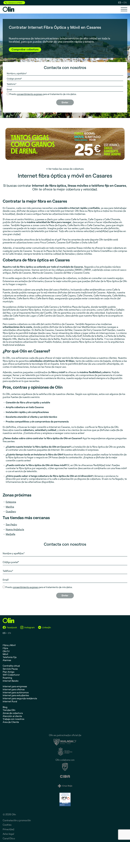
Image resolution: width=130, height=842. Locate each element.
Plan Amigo (8, 671)
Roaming (7, 677)
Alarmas (7, 660)
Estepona (11, 501)
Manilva (10, 506)
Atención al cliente (12, 716)
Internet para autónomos (16, 692)
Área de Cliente (11, 722)
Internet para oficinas (14, 689)
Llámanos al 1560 (15, 3)
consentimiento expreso (29, 94)
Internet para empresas (15, 686)
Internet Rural (10, 701)
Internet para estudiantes (16, 695)
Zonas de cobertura (13, 713)
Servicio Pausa (10, 668)
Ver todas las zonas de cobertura (66, 168)
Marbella (10, 534)
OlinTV (6, 651)
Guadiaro (11, 511)
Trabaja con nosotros (13, 718)
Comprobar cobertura (25, 49)
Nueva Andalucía (15, 529)
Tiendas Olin (9, 710)
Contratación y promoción (17, 820)
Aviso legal (8, 833)
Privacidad (8, 829)
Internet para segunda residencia (20, 698)
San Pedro (11, 524)
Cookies (7, 824)
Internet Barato (10, 680)
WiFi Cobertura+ (11, 674)
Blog (5, 707)
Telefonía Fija (9, 657)
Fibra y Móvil (9, 645)
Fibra (5, 648)
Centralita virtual (11, 665)
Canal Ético (9, 838)
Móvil (5, 654)
